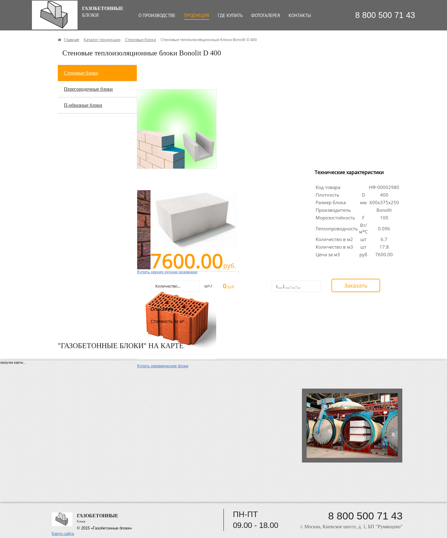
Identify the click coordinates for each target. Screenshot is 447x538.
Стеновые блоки (81, 72)
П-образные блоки (83, 105)
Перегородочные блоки (88, 89)
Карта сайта (63, 533)
